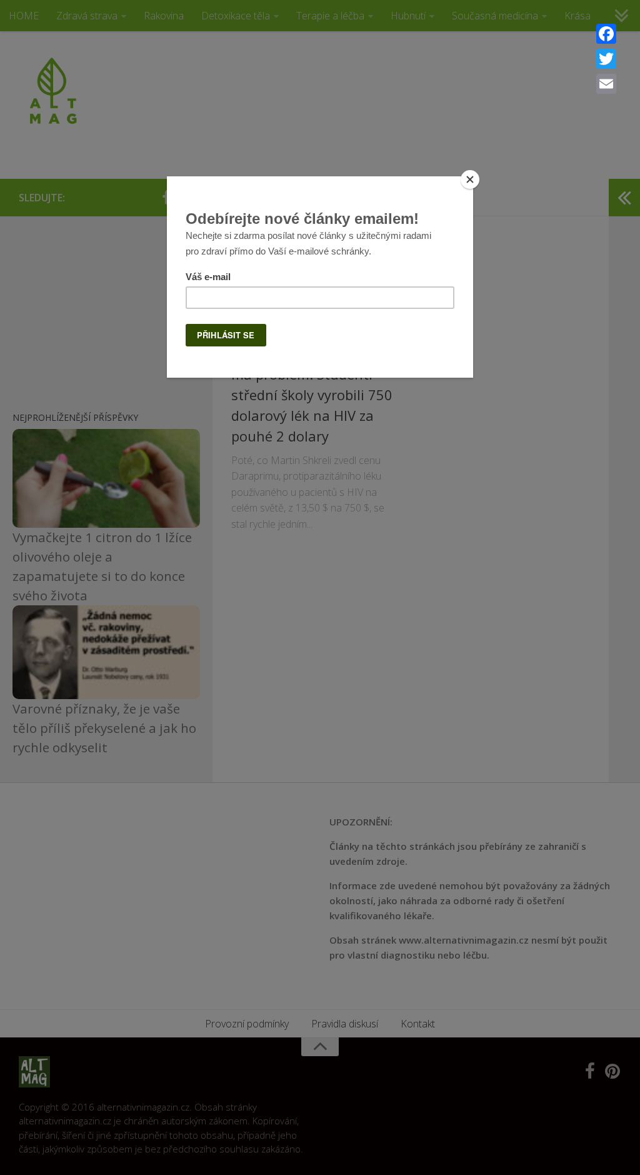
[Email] (606, 83)
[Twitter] (606, 58)
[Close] (470, 179)
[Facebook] (606, 33)
